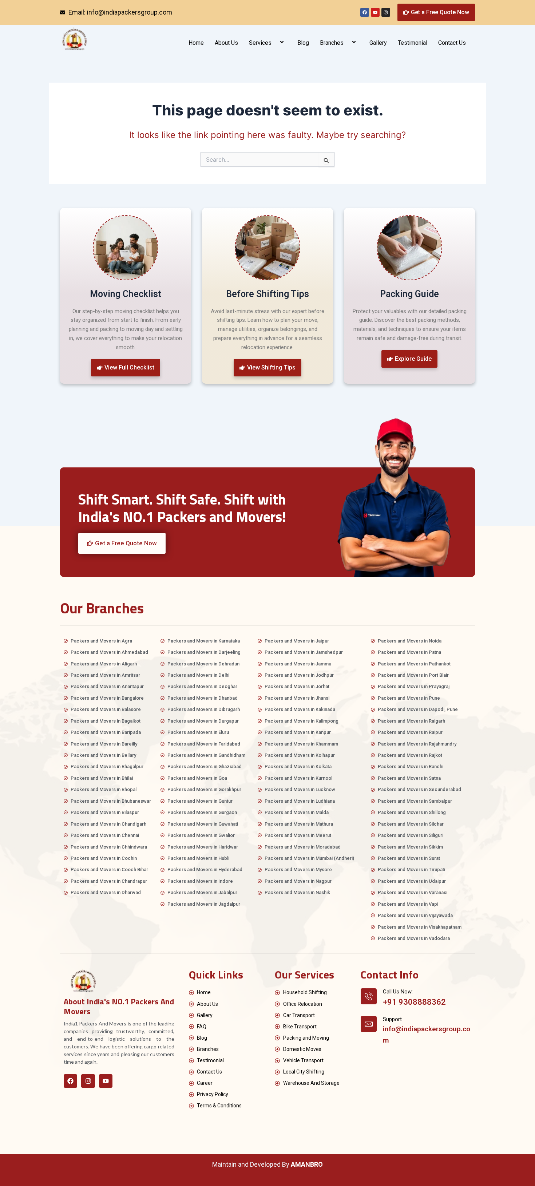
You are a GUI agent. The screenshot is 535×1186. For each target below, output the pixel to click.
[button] (274, 43)
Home (196, 42)
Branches (332, 42)
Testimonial (412, 42)
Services (260, 42)
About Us (226, 42)
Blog (303, 42)
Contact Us (452, 42)
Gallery (378, 42)
